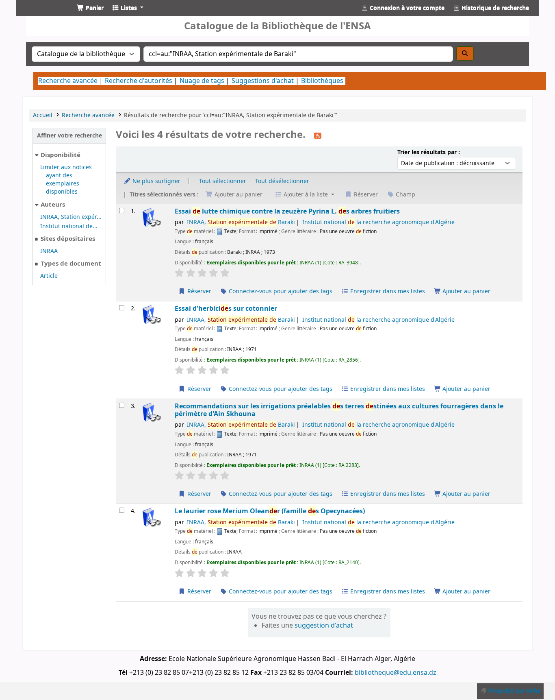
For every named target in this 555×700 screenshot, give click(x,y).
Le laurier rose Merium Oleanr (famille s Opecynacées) (270, 511)
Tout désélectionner (282, 181)
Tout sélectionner (222, 181)
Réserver (198, 291)
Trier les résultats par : (428, 152)
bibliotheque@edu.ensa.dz (395, 673)
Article (49, 276)
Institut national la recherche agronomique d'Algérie (378, 222)
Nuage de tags (202, 81)
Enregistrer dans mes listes (387, 291)
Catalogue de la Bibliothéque (43, 15)
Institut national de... (69, 226)
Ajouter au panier (465, 291)
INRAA (49, 251)
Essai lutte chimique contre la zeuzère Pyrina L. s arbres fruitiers (287, 211)
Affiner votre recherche (69, 135)
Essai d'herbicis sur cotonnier (226, 308)
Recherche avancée (68, 81)
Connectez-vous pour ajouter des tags (279, 291)
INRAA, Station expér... (71, 217)
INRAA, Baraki (241, 222)
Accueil (42, 115)
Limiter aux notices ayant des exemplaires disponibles (66, 179)
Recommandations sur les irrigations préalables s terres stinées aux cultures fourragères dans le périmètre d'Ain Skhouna (339, 410)
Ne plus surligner (155, 181)
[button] (90, 8)
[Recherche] (465, 53)
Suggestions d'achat (263, 81)
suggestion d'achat (324, 625)
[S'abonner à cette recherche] (317, 135)
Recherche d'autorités (138, 81)
